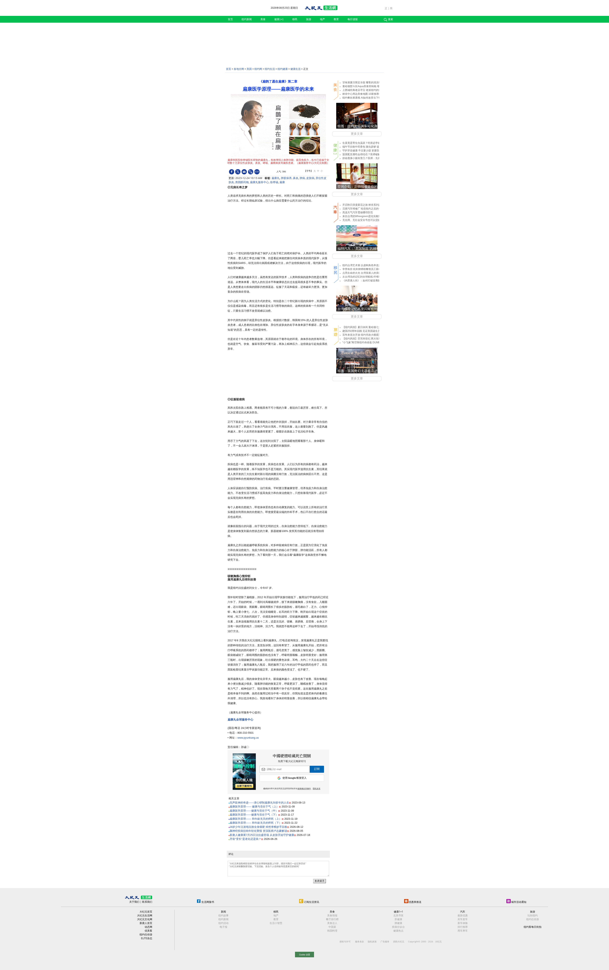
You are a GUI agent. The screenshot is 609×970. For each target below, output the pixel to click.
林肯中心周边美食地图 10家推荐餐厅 (363, 94)
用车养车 (463, 930)
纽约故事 (223, 915)
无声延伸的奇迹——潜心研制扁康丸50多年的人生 (259, 802)
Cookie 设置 (304, 954)
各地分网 (239, 69)
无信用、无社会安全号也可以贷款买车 (364, 220)
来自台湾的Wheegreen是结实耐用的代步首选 (368, 216)
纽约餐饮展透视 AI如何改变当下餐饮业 (364, 97)
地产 (322, 19)
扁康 (282, 182)
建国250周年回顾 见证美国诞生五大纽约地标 (367, 331)
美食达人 (332, 923)
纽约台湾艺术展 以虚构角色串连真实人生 (365, 265)
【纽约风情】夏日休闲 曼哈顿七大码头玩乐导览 (369, 327)
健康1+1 (279, 19)
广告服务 (384, 941)
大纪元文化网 (144, 919)
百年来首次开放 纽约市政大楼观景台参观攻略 (368, 334)
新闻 (223, 911)
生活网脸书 (207, 902)
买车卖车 (463, 919)
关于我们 (134, 902)
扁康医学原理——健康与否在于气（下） (254, 814)
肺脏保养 (286, 178)
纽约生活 (270, 69)
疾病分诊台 (398, 927)
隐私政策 (372, 941)
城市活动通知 (518, 902)
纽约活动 (223, 923)
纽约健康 (283, 69)
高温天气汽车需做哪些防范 (357, 212)
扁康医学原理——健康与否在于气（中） (254, 810)
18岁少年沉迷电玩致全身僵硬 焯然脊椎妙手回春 (258, 826)
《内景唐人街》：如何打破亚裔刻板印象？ (366, 280)
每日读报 (352, 19)
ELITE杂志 (146, 938)
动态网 (148, 927)
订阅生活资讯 (311, 902)
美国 (249, 69)
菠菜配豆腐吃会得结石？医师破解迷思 (364, 154)
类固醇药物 (242, 182)
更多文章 (357, 133)
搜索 (390, 19)
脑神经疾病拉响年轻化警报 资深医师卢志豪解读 (258, 830)
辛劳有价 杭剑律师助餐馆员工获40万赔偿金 (367, 269)
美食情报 (332, 915)
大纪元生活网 (144, 915)
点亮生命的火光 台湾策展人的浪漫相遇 (364, 273)
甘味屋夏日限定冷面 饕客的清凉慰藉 (363, 82)
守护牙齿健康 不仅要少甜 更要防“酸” (362, 150)
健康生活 (295, 69)
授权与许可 (345, 941)
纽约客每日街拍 (532, 927)
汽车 (462, 911)
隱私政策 (316, 789)
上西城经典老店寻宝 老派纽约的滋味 (363, 90)
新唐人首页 (146, 923)
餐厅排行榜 (332, 919)
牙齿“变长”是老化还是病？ (245, 838)
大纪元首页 (146, 911)
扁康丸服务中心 (259, 182)
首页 (230, 19)
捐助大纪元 (398, 941)
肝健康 (398, 919)
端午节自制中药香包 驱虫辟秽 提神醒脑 (364, 146)
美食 (262, 19)
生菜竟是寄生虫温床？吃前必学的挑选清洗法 (367, 143)
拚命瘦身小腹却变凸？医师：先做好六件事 (366, 158)
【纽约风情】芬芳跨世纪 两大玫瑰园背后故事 (368, 338)
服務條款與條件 (304, 789)
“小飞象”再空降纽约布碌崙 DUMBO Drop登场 (367, 342)
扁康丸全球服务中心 (240, 719)
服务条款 (359, 941)
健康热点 (398, 930)
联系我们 (147, 902)
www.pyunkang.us (248, 737)
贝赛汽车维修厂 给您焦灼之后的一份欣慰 (365, 208)
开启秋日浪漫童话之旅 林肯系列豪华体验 (365, 204)
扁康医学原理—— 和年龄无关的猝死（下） (256, 822)
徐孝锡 (274, 182)
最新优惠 (463, 915)
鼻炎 (295, 178)
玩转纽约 (532, 915)
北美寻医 (398, 915)
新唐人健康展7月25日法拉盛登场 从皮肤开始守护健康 (262, 835)
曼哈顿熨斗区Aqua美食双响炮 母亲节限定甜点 (368, 86)
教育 (336, 19)
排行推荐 (463, 927)
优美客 (148, 930)
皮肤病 (310, 178)
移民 (294, 19)
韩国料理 (332, 930)
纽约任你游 (146, 934)
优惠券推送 (415, 902)
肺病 (302, 178)
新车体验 (463, 923)
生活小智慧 (276, 923)
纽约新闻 (247, 19)
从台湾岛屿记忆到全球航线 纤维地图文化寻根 (368, 276)
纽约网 (258, 69)
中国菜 (332, 927)
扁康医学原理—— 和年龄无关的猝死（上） (256, 818)
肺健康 (398, 923)
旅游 (308, 19)
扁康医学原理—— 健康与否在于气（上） (254, 806)
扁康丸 (276, 178)
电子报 (223, 927)
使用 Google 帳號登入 (294, 778)
